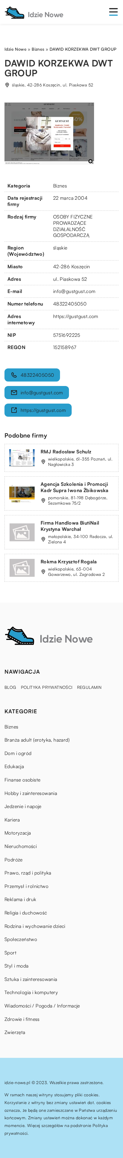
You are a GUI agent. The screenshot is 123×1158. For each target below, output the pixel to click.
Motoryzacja (17, 833)
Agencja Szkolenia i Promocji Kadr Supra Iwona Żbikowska (74, 487)
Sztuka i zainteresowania (30, 979)
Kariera (12, 820)
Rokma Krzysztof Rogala (69, 562)
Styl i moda (16, 966)
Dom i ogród (17, 753)
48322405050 (70, 304)
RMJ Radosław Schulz (66, 452)
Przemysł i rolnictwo (26, 886)
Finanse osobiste (22, 780)
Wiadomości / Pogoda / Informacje (42, 1006)
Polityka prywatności (47, 687)
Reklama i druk (20, 899)
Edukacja (14, 766)
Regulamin (89, 687)
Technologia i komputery (31, 992)
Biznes (60, 186)
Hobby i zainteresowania (30, 793)
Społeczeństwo (20, 939)
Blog (10, 687)
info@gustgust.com (74, 291)
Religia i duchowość (25, 913)
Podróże (13, 860)
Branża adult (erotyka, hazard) (37, 740)
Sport (10, 953)
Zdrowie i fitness (22, 1019)
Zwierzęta (14, 1032)
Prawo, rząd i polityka (27, 873)
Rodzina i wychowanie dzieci (34, 926)
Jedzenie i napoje (22, 806)
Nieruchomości (20, 846)
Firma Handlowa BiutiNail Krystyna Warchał (70, 526)
